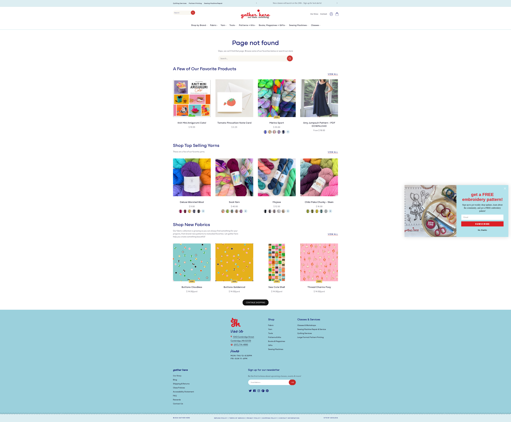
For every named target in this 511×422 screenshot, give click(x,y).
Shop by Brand (198, 25)
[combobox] (184, 13)
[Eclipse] (283, 132)
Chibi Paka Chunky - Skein (319, 202)
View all (333, 74)
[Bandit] (232, 211)
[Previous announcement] (256, 3)
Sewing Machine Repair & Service (311, 329)
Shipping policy (269, 418)
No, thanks (482, 230)
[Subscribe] (292, 382)
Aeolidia (334, 418)
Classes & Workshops (306, 325)
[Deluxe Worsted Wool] (203, 212)
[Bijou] (236, 211)
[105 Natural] (283, 211)
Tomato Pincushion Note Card (234, 123)
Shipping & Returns (181, 384)
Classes (315, 25)
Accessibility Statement (183, 392)
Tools (232, 25)
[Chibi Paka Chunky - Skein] (330, 212)
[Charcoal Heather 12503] (199, 211)
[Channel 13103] (194, 211)
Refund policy (220, 418)
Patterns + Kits (247, 25)
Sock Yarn (234, 202)
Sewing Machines (298, 25)
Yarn (223, 25)
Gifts (270, 345)
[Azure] (265, 132)
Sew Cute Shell (276, 287)
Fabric (213, 25)
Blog (175, 380)
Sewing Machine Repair (213, 3)
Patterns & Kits (274, 337)
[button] (199, 26)
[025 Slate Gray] (270, 211)
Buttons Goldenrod (234, 287)
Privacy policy (253, 418)
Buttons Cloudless (192, 287)
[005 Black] (265, 211)
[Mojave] (288, 212)
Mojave (277, 202)
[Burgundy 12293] (185, 211)
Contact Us (178, 404)
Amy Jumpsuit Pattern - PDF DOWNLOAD (319, 124)
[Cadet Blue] (321, 211)
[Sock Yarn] (246, 212)
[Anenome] (223, 211)
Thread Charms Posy (319, 287)
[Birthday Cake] (241, 211)
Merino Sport (276, 123)
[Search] (193, 13)
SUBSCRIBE (482, 224)
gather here (184, 418)
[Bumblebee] (317, 211)
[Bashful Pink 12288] (180, 211)
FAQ (175, 396)
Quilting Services (180, 3)
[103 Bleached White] (279, 211)
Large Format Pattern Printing (310, 337)
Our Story (177, 376)
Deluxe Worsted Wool (192, 202)
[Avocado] (312, 211)
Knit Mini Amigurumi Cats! (192, 123)
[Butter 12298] (189, 211)
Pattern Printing (195, 3)
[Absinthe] (308, 211)
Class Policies (179, 388)
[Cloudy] (326, 211)
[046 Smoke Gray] (274, 211)
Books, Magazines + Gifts (272, 25)
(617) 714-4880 (241, 344)
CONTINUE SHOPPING (255, 302)
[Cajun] (270, 132)
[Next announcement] (337, 3)
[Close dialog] (505, 188)
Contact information (289, 418)
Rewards (177, 400)
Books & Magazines (276, 341)
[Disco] (279, 132)
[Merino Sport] (288, 133)
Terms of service (237, 418)
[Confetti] (274, 132)
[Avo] (227, 211)
